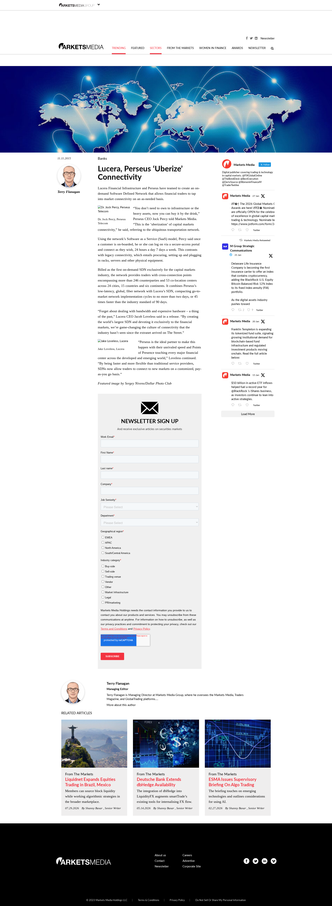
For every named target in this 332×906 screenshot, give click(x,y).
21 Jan (238, 255)
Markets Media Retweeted (257, 240)
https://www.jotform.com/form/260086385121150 (264, 224)
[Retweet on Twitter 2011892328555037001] (241, 405)
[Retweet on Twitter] (241, 240)
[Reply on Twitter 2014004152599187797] (233, 310)
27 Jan (255, 196)
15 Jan (255, 375)
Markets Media (240, 195)
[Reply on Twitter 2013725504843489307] (233, 363)
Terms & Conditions (148, 900)
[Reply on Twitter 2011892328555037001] (233, 405)
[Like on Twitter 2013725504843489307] (248, 363)
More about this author (121, 705)
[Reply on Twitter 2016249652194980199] (233, 230)
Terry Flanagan (68, 192)
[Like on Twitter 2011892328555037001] (248, 405)
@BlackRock (239, 391)
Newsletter (268, 38)
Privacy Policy (177, 900)
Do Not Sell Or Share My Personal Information (220, 900)
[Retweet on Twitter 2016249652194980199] (241, 230)
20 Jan (255, 321)
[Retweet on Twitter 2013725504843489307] (241, 363)
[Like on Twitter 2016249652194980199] (248, 230)
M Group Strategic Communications (242, 248)
